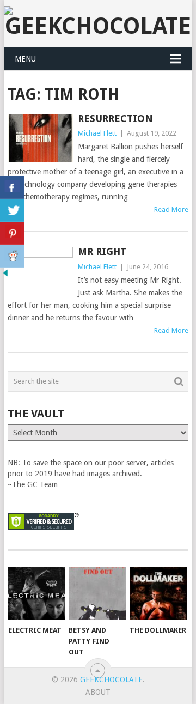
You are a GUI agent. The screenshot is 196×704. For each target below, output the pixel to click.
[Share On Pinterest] (12, 233)
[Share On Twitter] (12, 210)
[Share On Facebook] (12, 187)
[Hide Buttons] (5, 275)
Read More (171, 209)
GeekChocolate (111, 679)
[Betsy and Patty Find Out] (97, 593)
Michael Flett (97, 133)
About (98, 692)
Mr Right (102, 251)
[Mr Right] (40, 271)
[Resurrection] (40, 138)
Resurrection (115, 118)
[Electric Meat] (36, 593)
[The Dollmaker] (158, 593)
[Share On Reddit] (12, 256)
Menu (25, 58)
